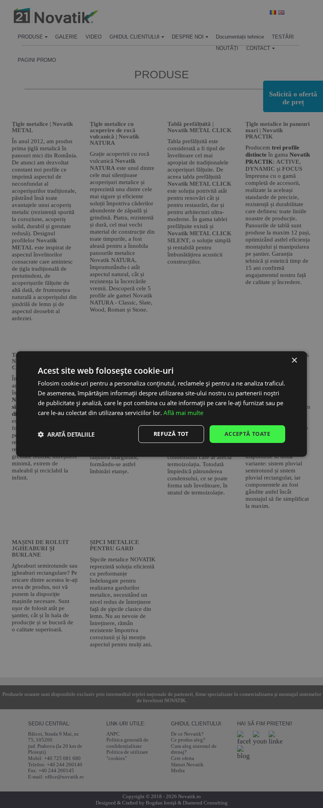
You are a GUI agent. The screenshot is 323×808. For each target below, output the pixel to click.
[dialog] (161, 404)
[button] (66, 434)
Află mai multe (183, 413)
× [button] (294, 360)
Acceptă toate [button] (247, 433)
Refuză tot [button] (171, 433)
